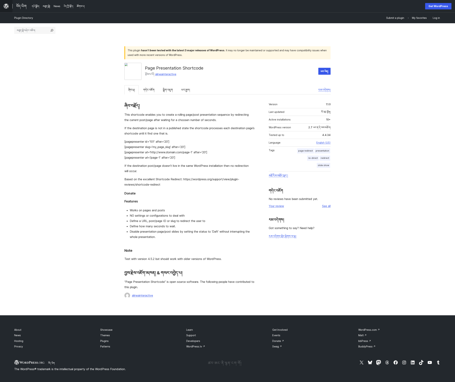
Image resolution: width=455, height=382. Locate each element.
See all (326, 206)
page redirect (305, 150)
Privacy (18, 346)
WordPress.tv (195, 346)
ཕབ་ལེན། (324, 71)
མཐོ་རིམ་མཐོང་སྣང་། (278, 175)
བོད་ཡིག (51, 363)
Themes (105, 335)
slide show (323, 165)
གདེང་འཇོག (148, 90)
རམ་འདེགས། (324, 90)
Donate (278, 340)
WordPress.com (369, 329)
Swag (277, 346)
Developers (193, 340)
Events (276, 335)
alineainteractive (165, 74)
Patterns (105, 346)
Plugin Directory (23, 17)
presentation (322, 150)
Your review (276, 206)
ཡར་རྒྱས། (185, 90)
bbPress (364, 340)
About (17, 329)
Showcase (106, 329)
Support (191, 335)
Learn (189, 329)
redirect (325, 158)
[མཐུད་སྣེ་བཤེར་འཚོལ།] (51, 30)
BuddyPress (367, 346)
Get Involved (280, 329)
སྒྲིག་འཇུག (168, 90)
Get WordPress (438, 6)
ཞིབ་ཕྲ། (131, 90)
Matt (362, 335)
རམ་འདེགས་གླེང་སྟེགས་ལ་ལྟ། (282, 236)
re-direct (313, 158)
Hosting (18, 340)
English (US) (323, 142)
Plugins (104, 340)
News (17, 335)
